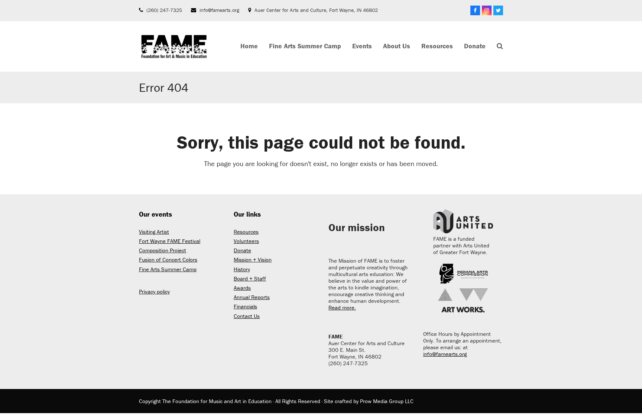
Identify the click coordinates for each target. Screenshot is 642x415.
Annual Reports (252, 297)
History (242, 269)
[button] (500, 46)
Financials (245, 306)
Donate (242, 250)
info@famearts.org (219, 10)
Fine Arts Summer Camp (168, 269)
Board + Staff (250, 278)
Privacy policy (154, 291)
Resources (246, 231)
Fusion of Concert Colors (168, 259)
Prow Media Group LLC (387, 401)
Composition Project (162, 250)
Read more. (342, 307)
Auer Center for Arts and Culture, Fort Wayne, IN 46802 (316, 10)
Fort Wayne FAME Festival (169, 240)
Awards (242, 287)
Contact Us (247, 316)
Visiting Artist (154, 231)
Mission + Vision (253, 259)
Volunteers (246, 240)
